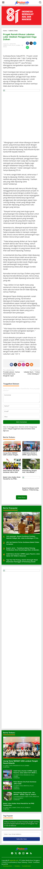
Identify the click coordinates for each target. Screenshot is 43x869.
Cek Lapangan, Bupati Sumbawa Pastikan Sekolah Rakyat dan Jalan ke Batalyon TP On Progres (22, 537)
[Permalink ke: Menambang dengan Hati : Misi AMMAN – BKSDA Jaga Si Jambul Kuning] (31, 464)
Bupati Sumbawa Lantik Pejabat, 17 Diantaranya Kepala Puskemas (30, 489)
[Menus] (3, 2)
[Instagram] (23, 364)
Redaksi (17, 866)
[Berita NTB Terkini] (22, 2)
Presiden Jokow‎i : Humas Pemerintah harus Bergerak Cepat (11, 373)
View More (21, 497)
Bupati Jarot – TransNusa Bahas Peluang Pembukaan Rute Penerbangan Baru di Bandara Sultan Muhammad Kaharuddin (23, 549)
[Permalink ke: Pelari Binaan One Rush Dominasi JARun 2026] (12, 464)
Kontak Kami (26, 866)
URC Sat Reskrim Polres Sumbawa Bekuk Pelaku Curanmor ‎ (22, 543)
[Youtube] (27, 364)
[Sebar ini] (27, 43)
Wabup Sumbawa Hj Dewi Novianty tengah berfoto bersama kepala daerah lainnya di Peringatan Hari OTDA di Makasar (21, 823)
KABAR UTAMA (7, 45)
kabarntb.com (14, 860)
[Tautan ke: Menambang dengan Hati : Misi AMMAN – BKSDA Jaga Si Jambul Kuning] (7, 796)
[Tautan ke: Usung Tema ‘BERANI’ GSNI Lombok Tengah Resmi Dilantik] (21, 747)
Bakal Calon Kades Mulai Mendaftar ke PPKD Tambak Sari (11, 478)
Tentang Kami (7, 866)
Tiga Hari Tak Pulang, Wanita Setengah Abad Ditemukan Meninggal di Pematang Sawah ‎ (22, 560)
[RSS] (31, 364)
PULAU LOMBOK (16, 45)
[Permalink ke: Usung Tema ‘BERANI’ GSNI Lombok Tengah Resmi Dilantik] (12, 446)
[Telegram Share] (34, 43)
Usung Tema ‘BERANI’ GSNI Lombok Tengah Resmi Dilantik (10, 454)
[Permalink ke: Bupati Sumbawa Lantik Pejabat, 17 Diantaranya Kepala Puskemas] (31, 481)
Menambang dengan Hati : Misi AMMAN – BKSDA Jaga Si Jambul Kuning (30, 471)
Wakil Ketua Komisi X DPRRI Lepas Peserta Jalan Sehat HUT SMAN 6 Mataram (31, 454)
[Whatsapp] (27, 47)
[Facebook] (11, 364)
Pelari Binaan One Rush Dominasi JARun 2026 (11, 471)
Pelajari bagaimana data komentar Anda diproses (19, 430)
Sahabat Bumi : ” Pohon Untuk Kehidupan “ (32, 372)
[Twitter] (15, 364)
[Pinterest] (19, 364)
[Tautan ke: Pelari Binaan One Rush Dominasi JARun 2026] (7, 785)
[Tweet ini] (31, 43)
